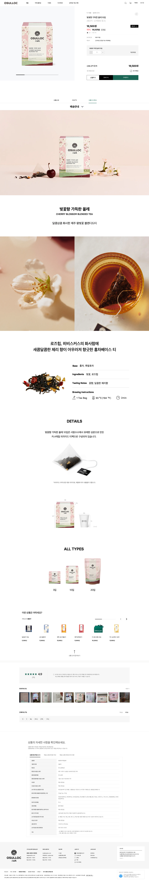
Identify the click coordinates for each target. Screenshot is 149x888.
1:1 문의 (60, 853)
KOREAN (92, 853)
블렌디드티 (96, 13)
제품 (27, 3)
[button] (126, 619)
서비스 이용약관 (13, 871)
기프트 (49, 3)
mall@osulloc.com (47, 853)
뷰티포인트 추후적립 (62, 857)
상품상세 (56, 100)
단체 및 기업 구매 (73, 3)
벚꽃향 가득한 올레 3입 (54, 574)
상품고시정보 (93, 100)
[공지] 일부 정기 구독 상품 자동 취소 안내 (127, 852)
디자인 (47, 719)
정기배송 (135, 71)
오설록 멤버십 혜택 (62, 855)
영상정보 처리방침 (31, 871)
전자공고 (39, 871)
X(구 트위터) (78, 862)
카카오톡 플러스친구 (80, 853)
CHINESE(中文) (93, 857)
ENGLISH (92, 855)
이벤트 (136, 3)
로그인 (142, 3)
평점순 (126, 712)
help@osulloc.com (31, 855)
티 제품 (89, 13)
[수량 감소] (91, 52)
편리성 (36, 719)
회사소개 (6, 871)
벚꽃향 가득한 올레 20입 (92, 574)
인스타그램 (78, 855)
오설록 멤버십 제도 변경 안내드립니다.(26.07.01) (129, 854)
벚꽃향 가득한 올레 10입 (72, 574)
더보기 (127, 688)
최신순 (121, 712)
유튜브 (77, 857)
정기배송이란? (91, 71)
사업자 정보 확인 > (89, 875)
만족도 (41, 719)
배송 (31, 719)
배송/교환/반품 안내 (50, 755)
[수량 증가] (102, 52)
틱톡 (77, 860)
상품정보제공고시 (35, 755)
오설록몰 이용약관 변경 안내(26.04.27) (127, 856)
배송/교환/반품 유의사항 (67, 755)
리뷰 (94, 32)
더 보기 (121, 858)
